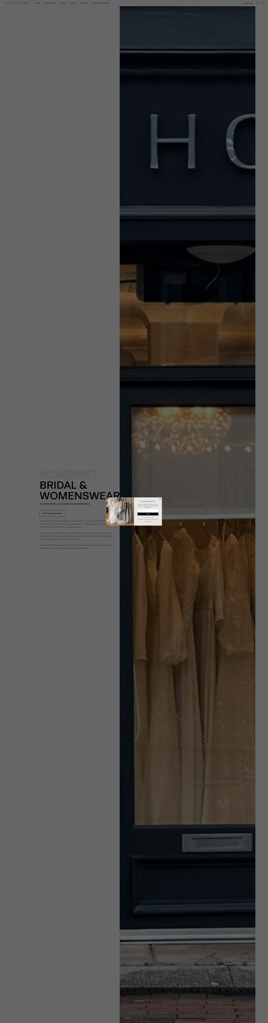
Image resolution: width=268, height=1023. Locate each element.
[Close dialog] (160, 499)
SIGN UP (148, 514)
